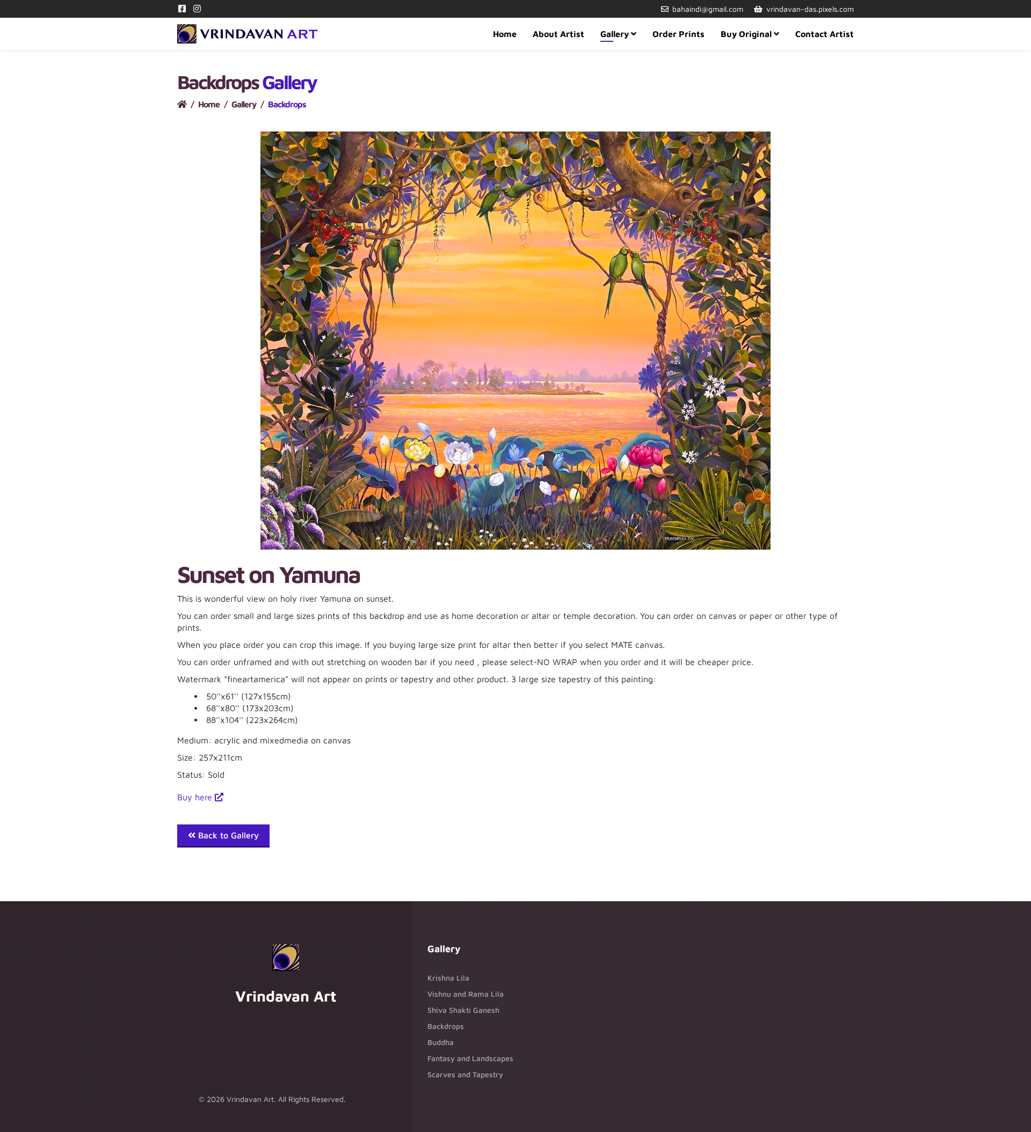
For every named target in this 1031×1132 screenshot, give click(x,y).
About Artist (558, 34)
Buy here (196, 797)
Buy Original (746, 34)
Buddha (440, 1042)
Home (505, 34)
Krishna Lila (448, 977)
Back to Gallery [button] (227, 835)
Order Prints (678, 34)
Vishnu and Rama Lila (465, 993)
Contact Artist (824, 34)
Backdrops (445, 1026)
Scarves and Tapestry (465, 1074)
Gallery (614, 34)
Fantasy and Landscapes (470, 1058)
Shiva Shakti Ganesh (463, 1009)
